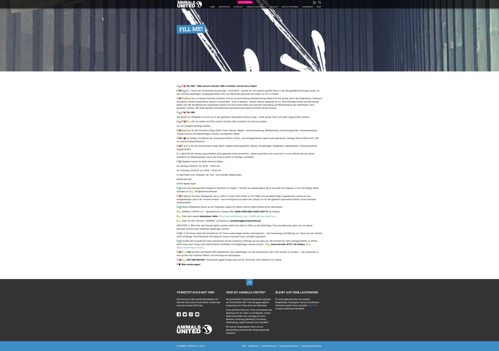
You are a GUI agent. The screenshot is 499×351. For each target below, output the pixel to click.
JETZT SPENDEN (245, 2)
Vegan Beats (307, 7)
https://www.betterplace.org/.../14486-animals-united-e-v (247, 216)
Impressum (253, 346)
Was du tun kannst (290, 7)
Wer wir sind (224, 7)
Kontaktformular (269, 346)
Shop (319, 7)
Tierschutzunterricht (256, 7)
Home (212, 7)
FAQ (244, 346)
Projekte (274, 7)
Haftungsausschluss (288, 346)
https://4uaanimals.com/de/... (191, 247)
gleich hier (312, 305)
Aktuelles (238, 7)
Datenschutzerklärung (311, 346)
